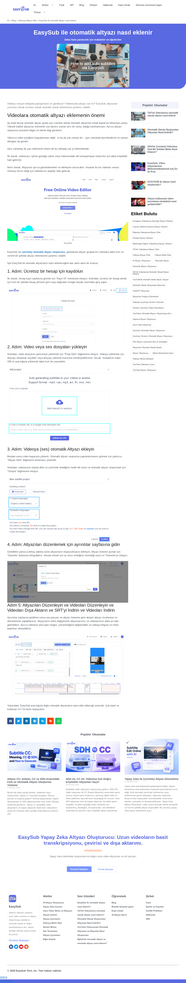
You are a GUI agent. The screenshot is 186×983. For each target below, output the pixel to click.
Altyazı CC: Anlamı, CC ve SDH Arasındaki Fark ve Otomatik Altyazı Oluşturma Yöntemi (33, 782)
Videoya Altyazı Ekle (27, 20)
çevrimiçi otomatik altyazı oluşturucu (43, 252)
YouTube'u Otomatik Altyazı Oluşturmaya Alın (152, 313)
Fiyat (61, 5)
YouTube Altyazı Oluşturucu (144, 370)
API (72, 5)
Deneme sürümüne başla (149, 5)
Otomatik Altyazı (162, 261)
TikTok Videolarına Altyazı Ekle (146, 249)
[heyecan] (16, 947)
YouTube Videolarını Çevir (144, 364)
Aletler (45, 5)
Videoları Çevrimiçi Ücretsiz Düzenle (148, 302)
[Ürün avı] (26, 947)
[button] (10, 721)
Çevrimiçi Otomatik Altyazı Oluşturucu (149, 330)
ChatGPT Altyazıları (141, 291)
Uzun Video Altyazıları (142, 325)
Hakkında (107, 5)
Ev (35, 5)
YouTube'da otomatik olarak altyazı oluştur (150, 279)
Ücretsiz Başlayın (19, 940)
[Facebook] (11, 947)
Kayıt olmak (124, 5)
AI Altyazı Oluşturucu (142, 261)
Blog (81, 5)
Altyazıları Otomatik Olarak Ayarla (147, 347)
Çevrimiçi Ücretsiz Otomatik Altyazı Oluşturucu (152, 336)
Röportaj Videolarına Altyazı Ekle (146, 232)
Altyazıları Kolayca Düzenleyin (146, 296)
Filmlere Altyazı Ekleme (143, 238)
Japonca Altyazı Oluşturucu (144, 319)
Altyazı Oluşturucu (140, 353)
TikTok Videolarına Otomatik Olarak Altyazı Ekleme (151, 273)
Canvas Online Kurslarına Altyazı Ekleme (150, 227)
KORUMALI (6, 981)
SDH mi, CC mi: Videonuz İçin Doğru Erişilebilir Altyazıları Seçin (88, 781)
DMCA (3, 977)
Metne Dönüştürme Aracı (163, 353)
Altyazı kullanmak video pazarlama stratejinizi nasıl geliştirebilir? (161, 201)
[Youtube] (21, 947)
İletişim (93, 5)
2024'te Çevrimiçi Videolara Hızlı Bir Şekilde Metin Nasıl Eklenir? (162, 149)
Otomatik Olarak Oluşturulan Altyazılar (149, 285)
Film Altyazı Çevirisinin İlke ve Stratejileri (150, 342)
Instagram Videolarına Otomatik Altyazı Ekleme (153, 221)
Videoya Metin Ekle (163, 255)
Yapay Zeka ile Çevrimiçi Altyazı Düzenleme (151, 779)
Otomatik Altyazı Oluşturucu (145, 266)
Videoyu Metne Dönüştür (143, 359)
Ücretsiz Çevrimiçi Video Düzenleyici (148, 308)
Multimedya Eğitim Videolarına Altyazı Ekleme (152, 244)
